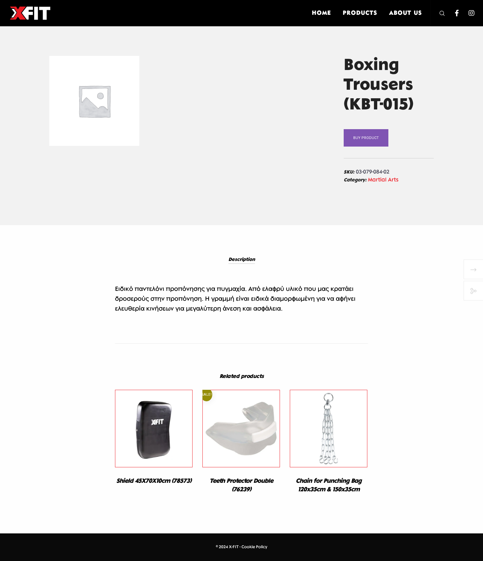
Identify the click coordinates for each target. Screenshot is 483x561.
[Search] (437, 13)
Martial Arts (383, 179)
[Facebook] (452, 13)
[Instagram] (467, 13)
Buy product (366, 138)
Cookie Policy (254, 547)
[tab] (241, 260)
